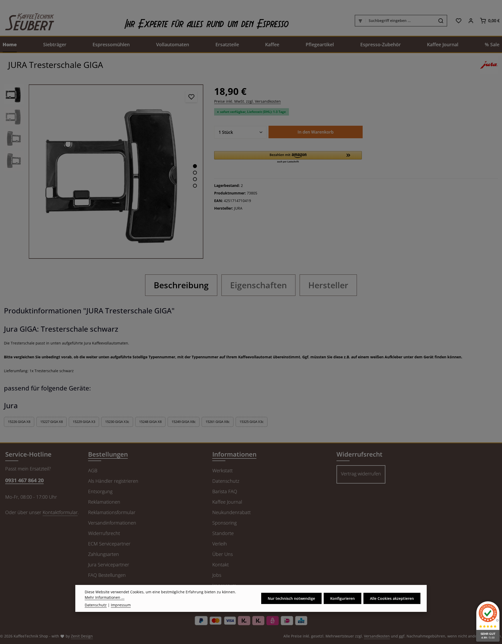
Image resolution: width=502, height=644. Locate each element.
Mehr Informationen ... (104, 597)
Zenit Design (82, 636)
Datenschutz (225, 481)
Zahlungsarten (103, 554)
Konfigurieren (342, 598)
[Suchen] (441, 20)
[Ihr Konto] (470, 20)
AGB (92, 470)
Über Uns (222, 554)
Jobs (216, 575)
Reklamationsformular (111, 512)
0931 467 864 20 (24, 480)
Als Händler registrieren (113, 481)
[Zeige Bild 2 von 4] (195, 173)
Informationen (234, 454)
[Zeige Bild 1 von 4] (195, 166)
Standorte (223, 533)
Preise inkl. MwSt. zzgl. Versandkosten (247, 101)
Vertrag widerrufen (361, 473)
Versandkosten (377, 636)
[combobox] (400, 20)
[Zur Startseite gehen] (27, 20)
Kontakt (220, 564)
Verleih (219, 543)
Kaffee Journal (227, 502)
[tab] (181, 285)
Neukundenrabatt (231, 512)
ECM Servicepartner (109, 543)
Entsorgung (100, 491)
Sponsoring (224, 523)
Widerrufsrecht (104, 533)
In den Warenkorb (316, 132)
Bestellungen (108, 454)
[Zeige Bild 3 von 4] (195, 179)
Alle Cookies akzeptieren (392, 598)
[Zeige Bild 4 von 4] (195, 186)
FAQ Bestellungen (107, 575)
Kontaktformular (60, 512)
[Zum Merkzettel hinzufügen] (191, 96)
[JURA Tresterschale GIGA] (116, 171)
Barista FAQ (224, 491)
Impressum (121, 604)
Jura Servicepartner (108, 564)
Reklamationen (104, 502)
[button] (288, 157)
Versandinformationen (112, 523)
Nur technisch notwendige (291, 598)
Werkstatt (222, 470)
